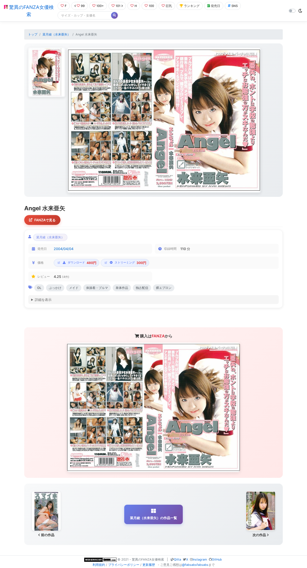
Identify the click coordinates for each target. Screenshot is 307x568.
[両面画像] (164, 120)
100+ (100, 6)
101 (118, 6)
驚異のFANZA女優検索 (31, 10)
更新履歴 (148, 565)
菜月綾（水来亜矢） (56, 34)
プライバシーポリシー (123, 565)
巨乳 (169, 6)
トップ (32, 34)
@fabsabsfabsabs (195, 565)
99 (83, 6)
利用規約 (99, 565)
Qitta (177, 559)
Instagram (200, 559)
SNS (234, 6)
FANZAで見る (45, 220)
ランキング (192, 6)
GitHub (217, 559)
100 (151, 6)
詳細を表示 (43, 300)
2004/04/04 (63, 249)
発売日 (215, 6)
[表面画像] (46, 72)
